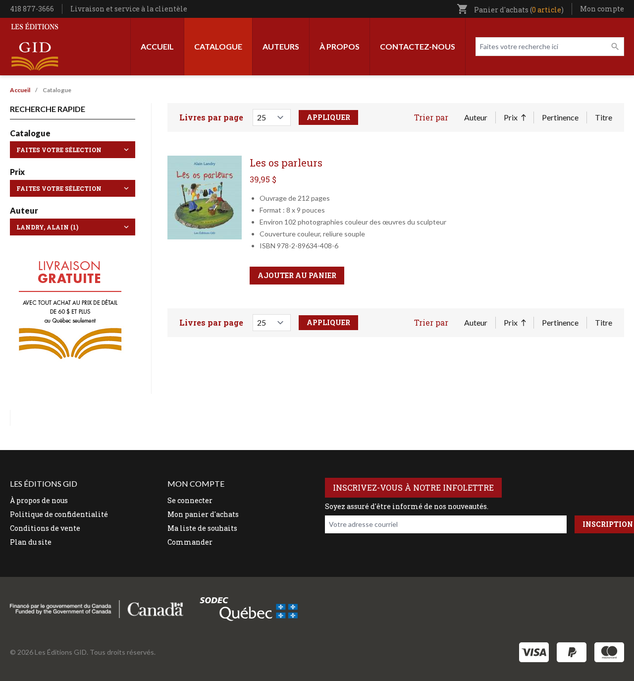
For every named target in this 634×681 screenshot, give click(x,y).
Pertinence (560, 117)
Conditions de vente (45, 528)
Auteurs (281, 46)
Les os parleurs (286, 162)
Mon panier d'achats (203, 514)
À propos (339, 46)
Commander (189, 542)
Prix (515, 118)
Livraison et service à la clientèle (128, 8)
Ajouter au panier (297, 275)
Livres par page (211, 117)
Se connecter (189, 500)
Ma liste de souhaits (202, 528)
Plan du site (31, 542)
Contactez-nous (417, 46)
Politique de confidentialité (59, 514)
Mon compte (602, 8)
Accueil (157, 46)
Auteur (475, 117)
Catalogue (218, 46)
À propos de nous (39, 500)
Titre (603, 117)
